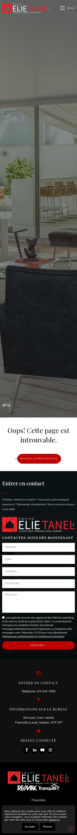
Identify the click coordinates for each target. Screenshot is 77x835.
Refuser (47, 826)
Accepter (30, 826)
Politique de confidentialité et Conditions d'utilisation (33, 636)
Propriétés (38, 800)
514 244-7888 (46, 691)
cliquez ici (54, 819)
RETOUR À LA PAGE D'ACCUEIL (39, 458)
